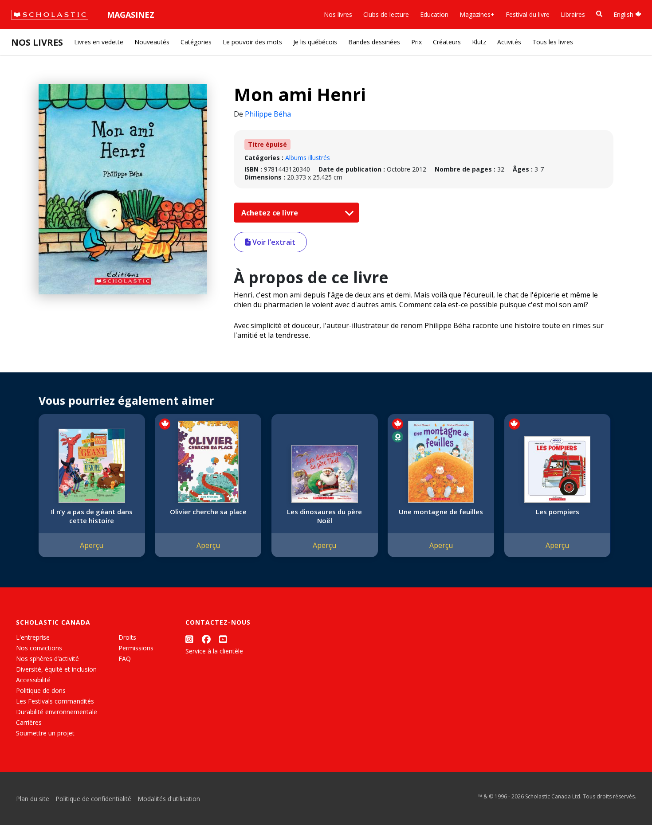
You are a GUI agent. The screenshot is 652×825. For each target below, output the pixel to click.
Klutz (479, 42)
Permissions (135, 648)
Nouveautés (151, 42)
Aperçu (91, 545)
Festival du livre (528, 14)
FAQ (124, 658)
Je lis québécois (315, 42)
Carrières (29, 722)
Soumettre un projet (45, 733)
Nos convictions (39, 648)
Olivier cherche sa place (208, 511)
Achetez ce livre (270, 213)
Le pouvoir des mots (252, 42)
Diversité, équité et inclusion (56, 669)
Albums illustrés (307, 157)
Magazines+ (477, 14)
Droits (127, 637)
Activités (509, 42)
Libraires (573, 14)
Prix (416, 42)
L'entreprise (33, 637)
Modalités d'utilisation (168, 798)
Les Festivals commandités (55, 701)
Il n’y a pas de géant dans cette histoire (92, 516)
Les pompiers (557, 511)
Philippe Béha (268, 114)
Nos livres (338, 14)
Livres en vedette (98, 42)
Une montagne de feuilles (441, 511)
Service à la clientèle (214, 651)
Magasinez (130, 14)
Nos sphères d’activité (47, 658)
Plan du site (32, 798)
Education (434, 14)
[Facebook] (206, 639)
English (624, 14)
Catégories (196, 42)
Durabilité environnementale (56, 712)
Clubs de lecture (386, 14)
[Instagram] (189, 639)
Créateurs (447, 42)
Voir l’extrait (273, 242)
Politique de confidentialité (93, 798)
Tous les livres (552, 42)
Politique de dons (41, 690)
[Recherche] (599, 14)
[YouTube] (223, 639)
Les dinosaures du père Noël (324, 516)
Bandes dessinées (374, 42)
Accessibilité (33, 680)
